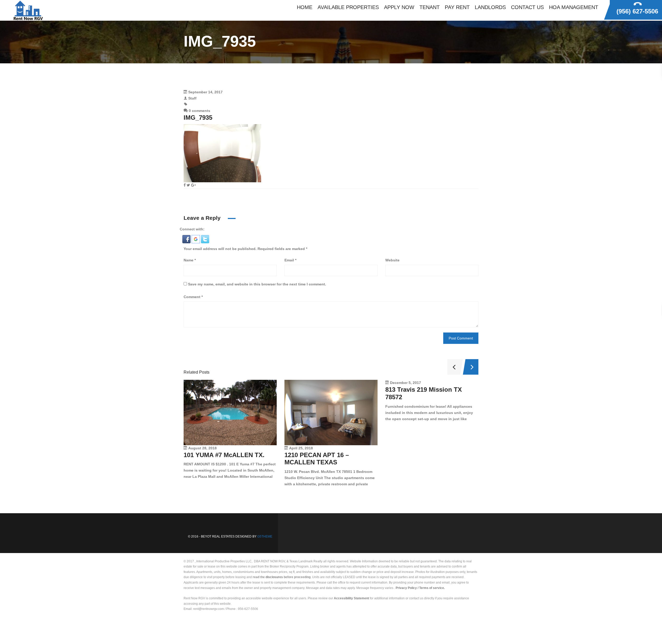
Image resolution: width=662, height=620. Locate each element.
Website (392, 260)
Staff (192, 98)
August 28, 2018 (202, 448)
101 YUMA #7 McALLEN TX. (224, 454)
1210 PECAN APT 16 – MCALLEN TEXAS (316, 458)
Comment (193, 297)
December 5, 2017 (405, 383)
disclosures (274, 577)
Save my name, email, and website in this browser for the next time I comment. (257, 284)
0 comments (199, 111)
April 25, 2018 (301, 448)
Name (190, 260)
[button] (187, 239)
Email (290, 260)
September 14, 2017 (205, 92)
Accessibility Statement (351, 598)
